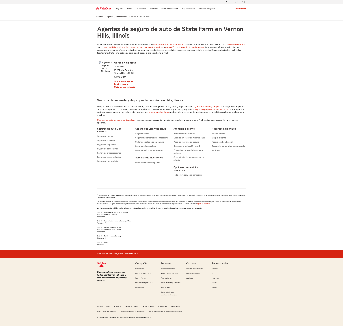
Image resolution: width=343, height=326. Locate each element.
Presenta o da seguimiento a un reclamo (188, 151)
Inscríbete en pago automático (171, 283)
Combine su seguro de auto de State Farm (116, 120)
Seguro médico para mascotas (149, 150)
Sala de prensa (218, 134)
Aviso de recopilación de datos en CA (132, 311)
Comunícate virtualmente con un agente (189, 158)
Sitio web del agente (123, 81)
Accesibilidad (162, 306)
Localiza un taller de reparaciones (189, 138)
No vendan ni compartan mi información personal (165, 311)
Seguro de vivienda (106, 140)
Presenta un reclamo (168, 268)
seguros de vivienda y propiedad (207, 106)
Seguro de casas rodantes (109, 157)
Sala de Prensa (140, 278)
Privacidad (117, 306)
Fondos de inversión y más (147, 162)
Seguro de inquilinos (106, 145)
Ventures (216, 150)
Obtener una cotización (125, 87)
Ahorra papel (165, 287)
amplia (125, 47)
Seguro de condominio (107, 149)
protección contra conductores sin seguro (184, 47)
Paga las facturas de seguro (186, 142)
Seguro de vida (142, 134)
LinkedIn (214, 283)
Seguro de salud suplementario (149, 142)
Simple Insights (219, 138)
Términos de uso (148, 306)
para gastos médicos (153, 47)
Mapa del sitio (175, 306)
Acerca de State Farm (142, 273)
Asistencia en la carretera (169, 273)
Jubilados (189, 278)
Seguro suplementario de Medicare (151, 138)
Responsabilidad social (222, 142)
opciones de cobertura (235, 44)
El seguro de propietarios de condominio (211, 109)
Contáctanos (139, 268)
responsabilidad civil (112, 47)
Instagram (215, 278)
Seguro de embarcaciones (109, 153)
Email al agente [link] (121, 84)
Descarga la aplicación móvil (187, 146)
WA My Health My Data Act (106, 311)
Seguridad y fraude (131, 306)
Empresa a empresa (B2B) (144, 283)
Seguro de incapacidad (145, 146)
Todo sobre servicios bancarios (188, 175)
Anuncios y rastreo (103, 306)
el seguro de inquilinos (159, 112)
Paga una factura (166, 278)
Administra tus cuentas (184, 134)
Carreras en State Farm (194, 268)
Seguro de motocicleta (107, 161)
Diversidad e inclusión (193, 273)
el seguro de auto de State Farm (168, 44)
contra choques (136, 47)
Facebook (215, 268)
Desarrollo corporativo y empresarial (228, 146)
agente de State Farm (203, 204)
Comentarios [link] (139, 287)
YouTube (214, 287)
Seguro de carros (105, 136)
